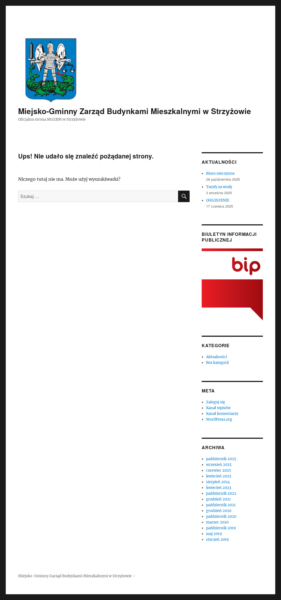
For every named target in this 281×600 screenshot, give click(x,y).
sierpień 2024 (218, 482)
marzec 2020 (217, 522)
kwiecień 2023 (218, 487)
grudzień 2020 (218, 510)
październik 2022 (221, 493)
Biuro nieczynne (220, 173)
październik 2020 (221, 516)
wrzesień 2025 (219, 464)
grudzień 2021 (218, 499)
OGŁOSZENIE (217, 200)
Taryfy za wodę (219, 187)
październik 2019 (221, 528)
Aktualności (216, 357)
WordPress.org (219, 419)
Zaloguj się (215, 402)
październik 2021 (221, 505)
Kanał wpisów (218, 408)
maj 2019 (214, 533)
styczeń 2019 (217, 539)
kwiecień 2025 (218, 476)
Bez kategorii (217, 362)
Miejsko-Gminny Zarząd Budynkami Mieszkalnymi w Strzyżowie (134, 111)
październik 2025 (221, 459)
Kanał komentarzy (222, 413)
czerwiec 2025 (218, 470)
